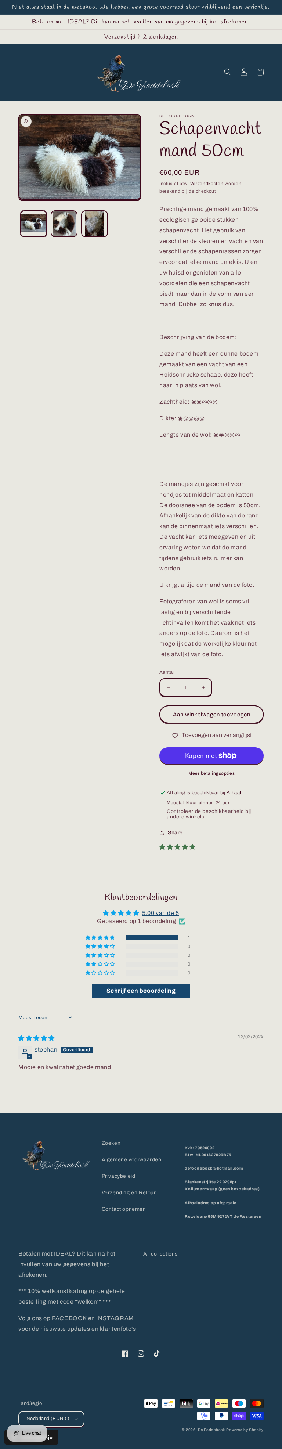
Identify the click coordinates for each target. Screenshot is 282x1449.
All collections (160, 1254)
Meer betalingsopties (211, 773)
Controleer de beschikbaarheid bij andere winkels (209, 814)
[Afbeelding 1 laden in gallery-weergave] (33, 223)
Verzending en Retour (129, 1192)
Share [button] (175, 832)
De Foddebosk (211, 1430)
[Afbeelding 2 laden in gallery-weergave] (64, 223)
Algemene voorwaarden (132, 1159)
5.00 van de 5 (160, 913)
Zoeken (111, 1143)
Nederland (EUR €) (48, 1418)
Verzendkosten (207, 183)
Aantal (166, 672)
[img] (36, 1038)
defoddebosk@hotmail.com (214, 1168)
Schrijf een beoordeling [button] (141, 991)
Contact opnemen (124, 1209)
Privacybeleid (118, 1176)
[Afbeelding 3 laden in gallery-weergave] (94, 223)
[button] (22, 72)
